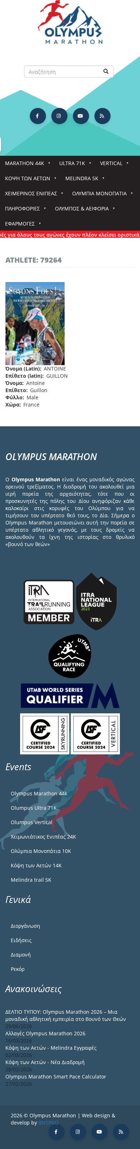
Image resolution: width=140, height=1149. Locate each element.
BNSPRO (48, 1122)
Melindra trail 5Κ (31, 879)
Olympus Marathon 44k (39, 793)
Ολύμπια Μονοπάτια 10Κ (41, 851)
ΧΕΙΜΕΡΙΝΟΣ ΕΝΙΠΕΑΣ (28, 195)
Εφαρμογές (17, 225)
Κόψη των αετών (25, 180)
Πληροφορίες (20, 210)
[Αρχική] (70, 25)
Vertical (108, 165)
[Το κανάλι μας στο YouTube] (81, 116)
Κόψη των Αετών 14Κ (36, 865)
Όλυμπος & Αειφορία (79, 210)
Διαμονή (21, 954)
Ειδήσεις (21, 940)
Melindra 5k (79, 180)
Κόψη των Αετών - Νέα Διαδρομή (45, 1062)
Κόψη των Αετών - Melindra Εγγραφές (51, 1047)
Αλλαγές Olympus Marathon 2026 (45, 1033)
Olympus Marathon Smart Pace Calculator (55, 1076)
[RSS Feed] (102, 116)
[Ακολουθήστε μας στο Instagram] (59, 116)
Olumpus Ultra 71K (34, 807)
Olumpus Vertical (31, 822)
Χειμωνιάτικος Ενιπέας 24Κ (43, 836)
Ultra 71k (69, 165)
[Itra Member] (49, 601)
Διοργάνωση (25, 925)
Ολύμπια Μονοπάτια (97, 195)
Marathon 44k (22, 165)
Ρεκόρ (17, 969)
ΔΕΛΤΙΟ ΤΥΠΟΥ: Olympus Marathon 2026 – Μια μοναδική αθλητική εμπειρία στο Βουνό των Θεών (65, 1015)
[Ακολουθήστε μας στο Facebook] (38, 116)
